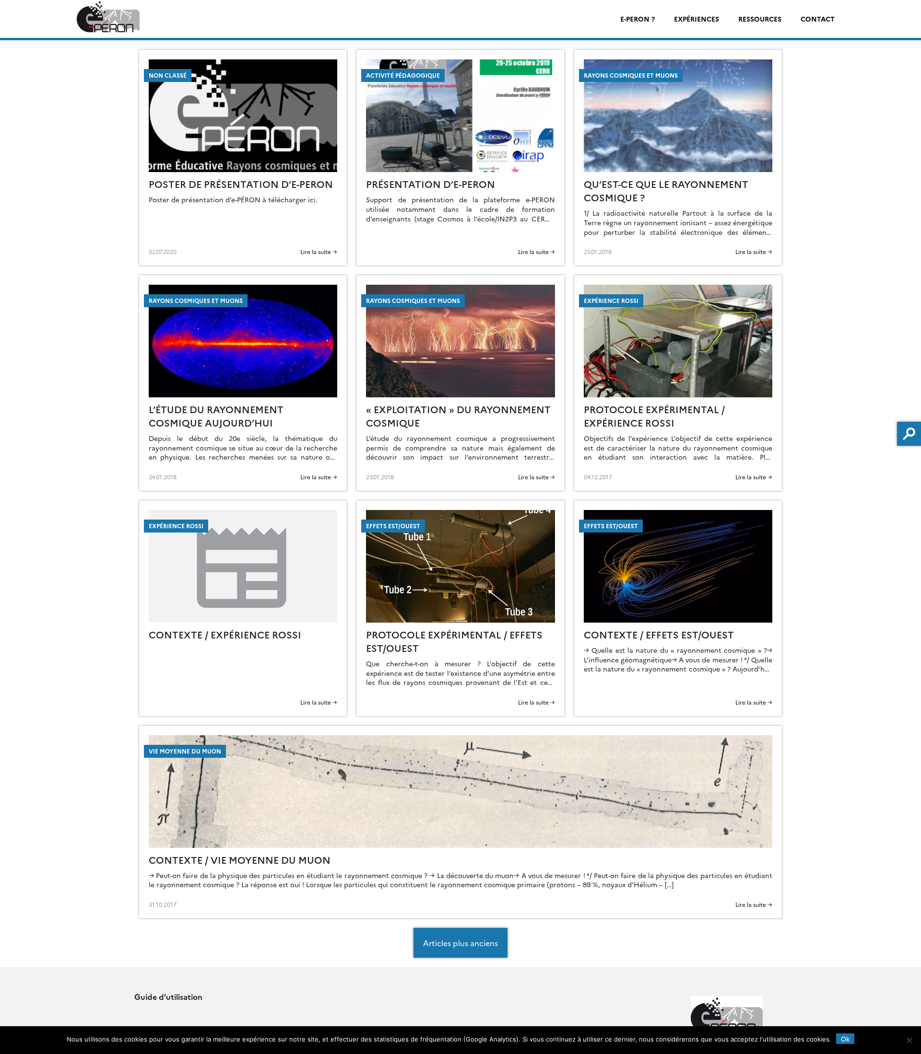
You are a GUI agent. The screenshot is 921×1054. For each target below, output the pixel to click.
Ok (845, 1038)
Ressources (759, 18)
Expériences (696, 18)
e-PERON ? (637, 18)
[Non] (909, 1040)
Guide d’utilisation (168, 996)
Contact (818, 18)
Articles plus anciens (460, 943)
